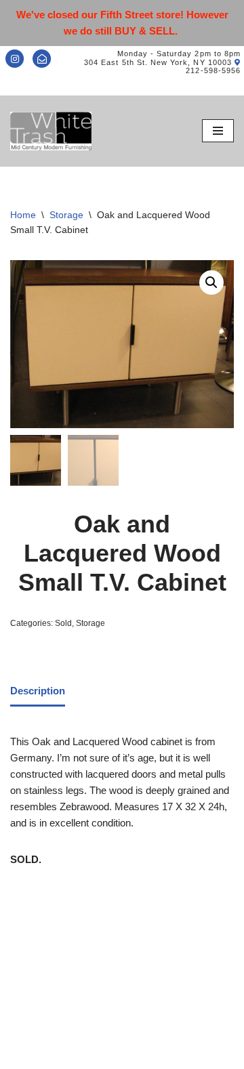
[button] (211, 282)
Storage (66, 214)
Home (23, 214)
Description (37, 690)
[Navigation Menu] (218, 130)
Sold (63, 623)
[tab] (37, 692)
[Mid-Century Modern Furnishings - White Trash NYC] (51, 131)
